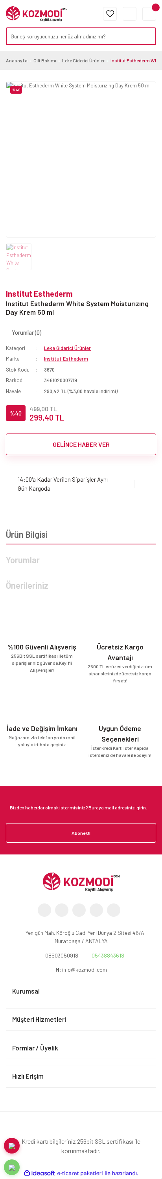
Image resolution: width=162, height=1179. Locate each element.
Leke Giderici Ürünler (67, 348)
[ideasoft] (39, 1173)
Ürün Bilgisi (27, 534)
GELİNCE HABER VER (81, 444)
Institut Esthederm (39, 293)
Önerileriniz (27, 585)
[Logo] (36, 13)
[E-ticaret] (80, 1173)
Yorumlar (23, 560)
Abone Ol (81, 833)
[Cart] (149, 14)
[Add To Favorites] (145, 484)
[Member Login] (129, 14)
